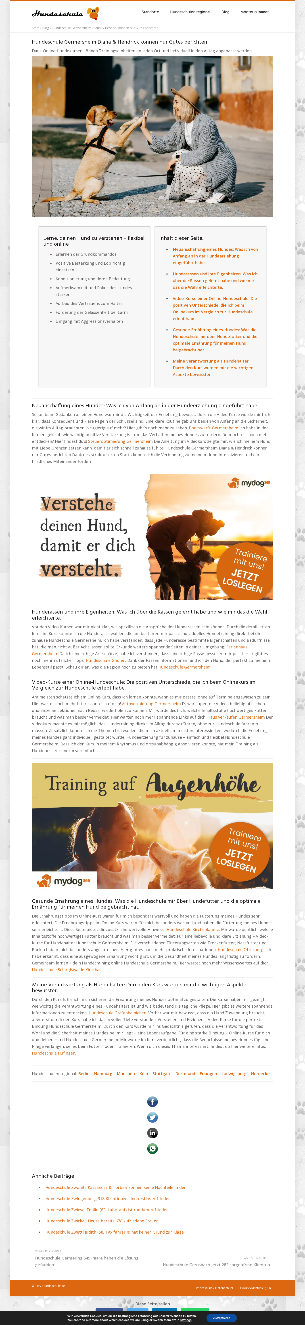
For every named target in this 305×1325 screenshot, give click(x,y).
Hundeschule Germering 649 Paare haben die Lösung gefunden (86, 1258)
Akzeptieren (221, 1318)
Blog (225, 12)
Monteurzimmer (254, 12)
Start (35, 28)
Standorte (150, 12)
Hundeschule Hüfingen (53, 1053)
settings (186, 1320)
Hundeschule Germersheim (184, 667)
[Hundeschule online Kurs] (65, 11)
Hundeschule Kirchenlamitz (193, 929)
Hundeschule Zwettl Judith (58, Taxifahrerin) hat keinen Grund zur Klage (114, 1232)
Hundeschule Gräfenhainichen (117, 1012)
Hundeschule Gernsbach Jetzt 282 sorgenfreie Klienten (216, 1261)
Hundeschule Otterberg (240, 949)
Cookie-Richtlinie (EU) (255, 1288)
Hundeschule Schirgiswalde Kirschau (67, 969)
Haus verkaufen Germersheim (236, 717)
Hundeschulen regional (190, 12)
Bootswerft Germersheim (213, 427)
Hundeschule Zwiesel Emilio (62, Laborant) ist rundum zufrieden (107, 1209)
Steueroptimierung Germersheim (120, 441)
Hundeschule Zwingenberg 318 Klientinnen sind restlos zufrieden (108, 1198)
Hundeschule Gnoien (105, 660)
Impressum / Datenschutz (214, 1288)
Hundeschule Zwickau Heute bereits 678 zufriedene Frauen (102, 1221)
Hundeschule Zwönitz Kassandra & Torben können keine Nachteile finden (115, 1187)
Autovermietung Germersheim (151, 703)
